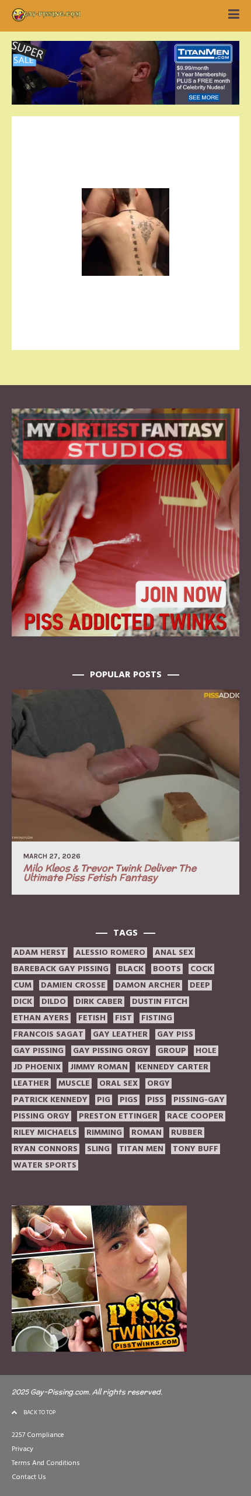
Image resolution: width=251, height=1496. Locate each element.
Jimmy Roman (99, 1067)
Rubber (187, 1132)
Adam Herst (39, 952)
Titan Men (141, 1149)
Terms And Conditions (46, 1463)
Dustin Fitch (159, 1001)
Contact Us (29, 1477)
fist (123, 1018)
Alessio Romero (110, 952)
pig (103, 1100)
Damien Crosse (73, 985)
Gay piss (175, 1034)
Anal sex (174, 952)
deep (200, 985)
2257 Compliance (38, 1435)
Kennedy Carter (172, 1067)
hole (206, 1051)
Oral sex (118, 1083)
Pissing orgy (41, 1116)
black (131, 969)
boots (167, 969)
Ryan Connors (45, 1149)
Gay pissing (38, 1051)
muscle (74, 1083)
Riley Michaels (45, 1132)
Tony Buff (195, 1149)
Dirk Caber (99, 1001)
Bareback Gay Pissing (61, 969)
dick (22, 1001)
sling (98, 1149)
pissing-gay (199, 1100)
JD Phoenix (37, 1067)
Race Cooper (195, 1116)
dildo (53, 1001)
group (172, 1051)
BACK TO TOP (39, 1412)
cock (201, 969)
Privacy (22, 1449)
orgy (158, 1083)
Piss (155, 1100)
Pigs (129, 1100)
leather (31, 1083)
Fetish (92, 1018)
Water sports (44, 1165)
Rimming (104, 1132)
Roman (146, 1132)
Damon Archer (147, 985)
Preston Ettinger (118, 1116)
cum (22, 985)
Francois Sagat (48, 1034)
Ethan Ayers (41, 1018)
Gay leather (120, 1034)
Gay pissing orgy (110, 1051)
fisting (156, 1018)
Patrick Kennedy (50, 1100)
